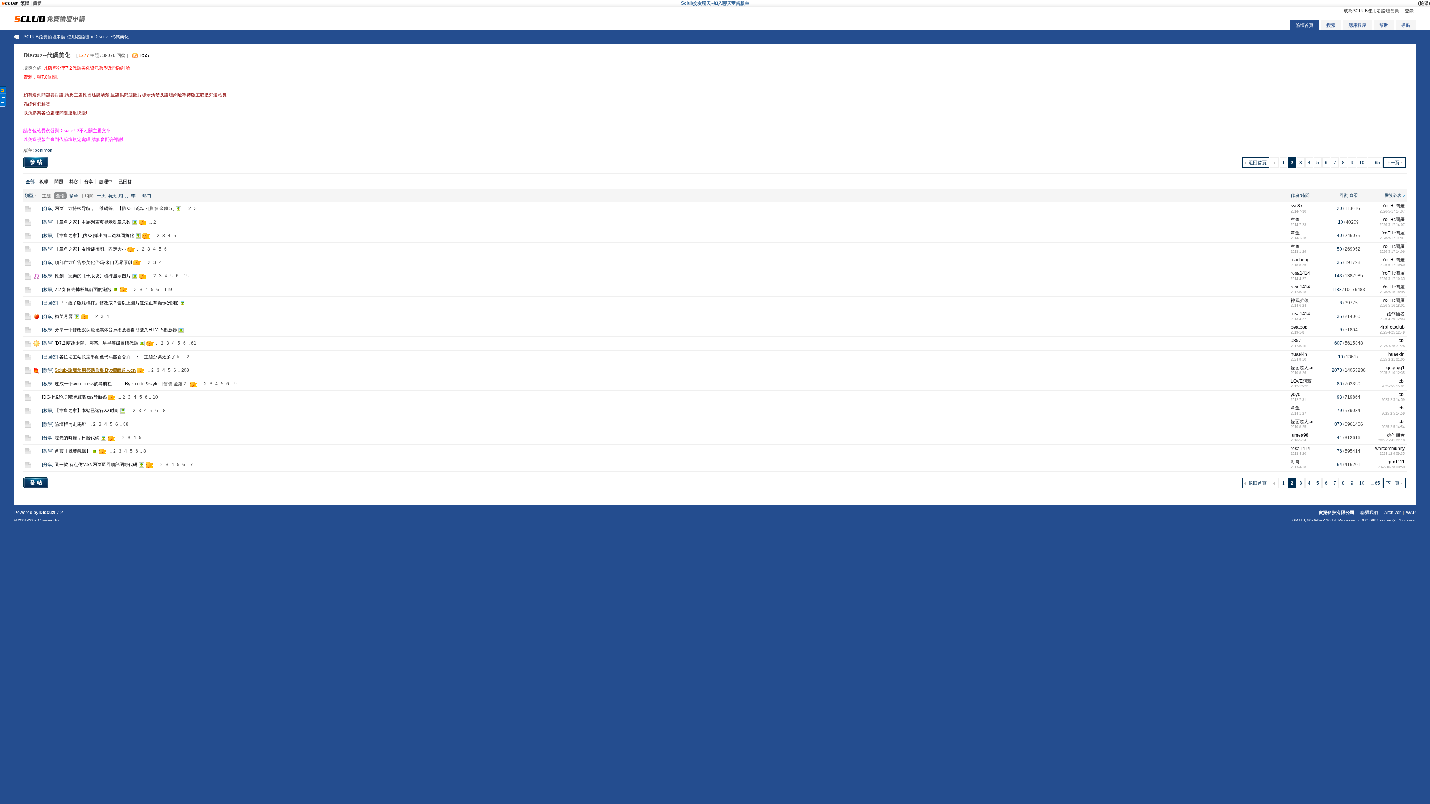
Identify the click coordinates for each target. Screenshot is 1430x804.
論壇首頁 (1304, 25)
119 (168, 289)
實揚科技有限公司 (1336, 512)
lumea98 (1300, 435)
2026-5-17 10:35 (1392, 279)
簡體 (37, 3)
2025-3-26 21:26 (1392, 346)
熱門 (146, 195)
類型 (29, 195)
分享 (88, 181)
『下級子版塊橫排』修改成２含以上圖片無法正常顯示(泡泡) (118, 303)
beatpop (1299, 327)
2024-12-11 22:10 (1391, 440)
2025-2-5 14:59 (1393, 400)
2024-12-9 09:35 (1392, 454)
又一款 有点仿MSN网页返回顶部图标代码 (96, 464)
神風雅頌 (1300, 300)
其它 (73, 181)
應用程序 (1357, 25)
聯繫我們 (1369, 512)
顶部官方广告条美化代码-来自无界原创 (93, 262)
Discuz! (47, 512)
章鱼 (1295, 219)
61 (193, 343)
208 (185, 370)
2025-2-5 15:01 (1393, 386)
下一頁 (1392, 162)
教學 (43, 181)
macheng (1300, 259)
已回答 (125, 181)
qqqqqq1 (1395, 367)
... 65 (1375, 162)
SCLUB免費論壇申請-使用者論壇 (56, 36)
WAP (1411, 512)
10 (1361, 162)
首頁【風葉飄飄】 (72, 451)
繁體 (24, 3)
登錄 (1409, 10)
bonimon (44, 150)
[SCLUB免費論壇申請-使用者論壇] (49, 20)
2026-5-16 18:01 (1392, 305)
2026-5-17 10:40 (1392, 265)
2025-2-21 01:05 (1392, 359)
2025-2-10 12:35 (1392, 373)
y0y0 (1295, 394)
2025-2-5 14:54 (1393, 427)
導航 (1405, 25)
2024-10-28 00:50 (1391, 467)
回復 (1343, 195)
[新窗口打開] (28, 210)
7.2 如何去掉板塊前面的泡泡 (83, 289)
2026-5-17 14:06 (1392, 251)
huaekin (1299, 354)
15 (186, 275)
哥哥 (1295, 462)
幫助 (1383, 25)
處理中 (105, 181)
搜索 (1330, 25)
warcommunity (1390, 448)
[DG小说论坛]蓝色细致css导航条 (74, 397)
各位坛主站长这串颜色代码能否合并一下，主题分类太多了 (117, 357)
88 (125, 424)
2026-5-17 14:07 (1392, 211)
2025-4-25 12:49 (1392, 332)
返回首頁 (1258, 162)
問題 (58, 181)
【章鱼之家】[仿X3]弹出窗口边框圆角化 (94, 235)
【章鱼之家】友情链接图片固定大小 (90, 249)
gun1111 (1396, 462)
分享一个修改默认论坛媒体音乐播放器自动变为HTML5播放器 (116, 329)
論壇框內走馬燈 (70, 424)
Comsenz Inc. (49, 520)
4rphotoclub (1392, 327)
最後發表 (1393, 195)
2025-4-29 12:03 (1392, 319)
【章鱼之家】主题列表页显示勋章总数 (93, 222)
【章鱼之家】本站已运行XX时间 (87, 410)
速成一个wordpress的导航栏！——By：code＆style (107, 383)
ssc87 (1297, 205)
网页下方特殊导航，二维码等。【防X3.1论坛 (99, 208)
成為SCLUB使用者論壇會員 (1371, 10)
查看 (1353, 195)
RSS (144, 55)
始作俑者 (1396, 313)
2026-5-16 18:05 (1392, 292)
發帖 (37, 162)
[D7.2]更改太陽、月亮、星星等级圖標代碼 (96, 343)
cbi (1402, 340)
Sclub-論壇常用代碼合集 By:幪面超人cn (95, 370)
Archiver (1392, 512)
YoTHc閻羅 (1393, 205)
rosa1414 (1300, 273)
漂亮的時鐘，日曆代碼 (77, 437)
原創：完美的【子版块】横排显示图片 (93, 275)
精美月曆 (64, 316)
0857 (1296, 340)
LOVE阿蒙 (1301, 381)
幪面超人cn (1302, 367)
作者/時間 (1300, 195)
